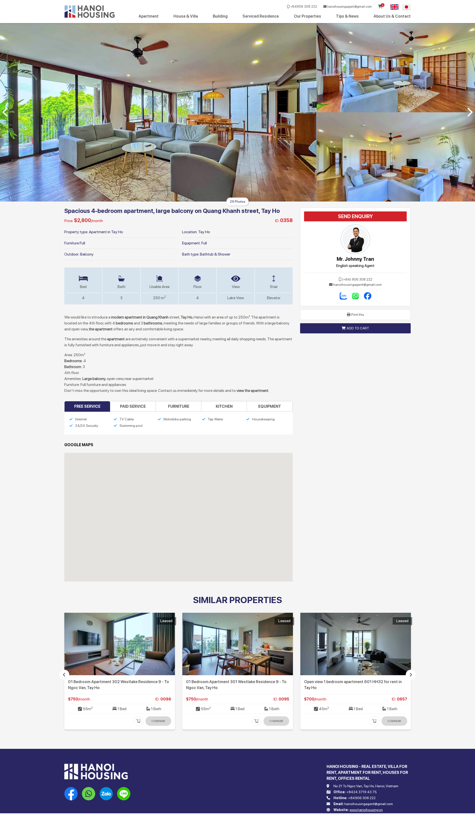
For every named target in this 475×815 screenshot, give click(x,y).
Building (220, 16)
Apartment (149, 16)
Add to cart (358, 328)
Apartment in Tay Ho (106, 232)
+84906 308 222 (303, 6)
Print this (357, 315)
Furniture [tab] (178, 406)
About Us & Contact (392, 16)
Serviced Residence (260, 16)
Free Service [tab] (87, 406)
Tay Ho (204, 232)
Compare (158, 721)
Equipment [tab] (269, 406)
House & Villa (185, 16)
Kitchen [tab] (224, 406)
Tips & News (347, 16)
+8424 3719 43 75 (361, 792)
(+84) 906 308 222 (357, 279)
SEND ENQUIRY (355, 216)
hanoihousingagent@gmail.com (349, 6)
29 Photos (237, 202)
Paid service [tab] (133, 406)
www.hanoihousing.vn (366, 810)
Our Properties (307, 16)
